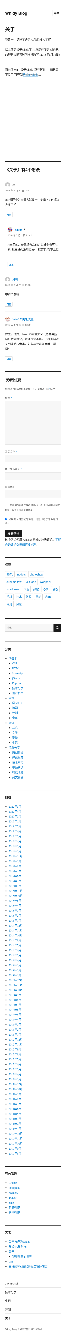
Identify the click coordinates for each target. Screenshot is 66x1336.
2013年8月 (15, 1000)
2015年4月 (15, 905)
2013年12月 (16, 980)
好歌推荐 (17, 757)
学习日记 (17, 703)
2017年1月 (15, 881)
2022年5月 (15, 806)
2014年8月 (15, 940)
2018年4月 (15, 841)
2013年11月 (16, 985)
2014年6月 (15, 950)
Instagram (14, 1187)
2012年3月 (15, 1079)
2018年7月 (15, 826)
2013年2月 (15, 1029)
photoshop (36, 574)
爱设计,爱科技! (18, 1246)
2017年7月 (15, 871)
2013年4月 (15, 1019)
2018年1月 (15, 851)
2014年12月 (16, 925)
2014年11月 (16, 930)
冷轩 (15, 279)
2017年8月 (15, 866)
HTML (16, 668)
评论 (8, 397)
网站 (38, 597)
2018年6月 (15, 831)
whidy (18, 229)
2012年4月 (15, 1074)
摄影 (15, 708)
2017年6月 (15, 876)
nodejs (21, 574)
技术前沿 (17, 762)
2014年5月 (15, 955)
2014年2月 (15, 970)
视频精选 (17, 767)
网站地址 (10, 486)
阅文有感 (17, 777)
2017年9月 (15, 861)
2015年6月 (15, 900)
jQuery (16, 678)
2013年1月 (15, 1034)
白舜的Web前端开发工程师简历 (28, 1266)
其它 (15, 728)
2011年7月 (15, 1104)
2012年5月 (15, 1069)
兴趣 (11, 698)
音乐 (15, 718)
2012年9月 (15, 1049)
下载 (26, 589)
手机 (9, 597)
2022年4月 (15, 811)
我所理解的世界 (22, 1256)
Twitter (12, 1197)
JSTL (10, 574)
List (11, 1261)
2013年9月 (15, 995)
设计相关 (17, 693)
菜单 (56, 13)
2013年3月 (15, 1024)
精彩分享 (14, 747)
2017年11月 (16, 856)
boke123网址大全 (23, 319)
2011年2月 (15, 1124)
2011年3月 (15, 1119)
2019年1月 (15, 821)
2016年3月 (15, 886)
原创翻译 (17, 752)
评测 (9, 604)
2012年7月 (15, 1059)
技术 (19, 597)
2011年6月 (15, 1109)
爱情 (15, 737)
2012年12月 (16, 1039)
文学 (15, 732)
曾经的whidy (30, 74)
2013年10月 (16, 990)
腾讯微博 (14, 1212)
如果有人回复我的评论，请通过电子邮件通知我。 (31, 521)
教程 (29, 597)
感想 (55, 589)
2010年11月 (16, 1138)
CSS (14, 663)
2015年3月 (15, 910)
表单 (48, 597)
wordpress (13, 589)
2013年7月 (15, 1005)
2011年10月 (16, 1089)
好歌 (36, 589)
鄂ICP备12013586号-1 (31, 1329)
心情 (46, 589)
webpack (45, 582)
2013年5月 (15, 1014)
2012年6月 (15, 1064)
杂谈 (11, 723)
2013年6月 (15, 1010)
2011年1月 (15, 1128)
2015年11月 (16, 891)
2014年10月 (16, 935)
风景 (19, 604)
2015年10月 (16, 896)
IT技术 (13, 658)
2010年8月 (15, 1153)
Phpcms (16, 683)
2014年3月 (15, 965)
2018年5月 (15, 836)
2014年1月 (15, 975)
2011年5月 (15, 1114)
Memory (13, 1192)
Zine (11, 1202)
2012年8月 (15, 1054)
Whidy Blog (16, 13)
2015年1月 (15, 920)
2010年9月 (15, 1148)
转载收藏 (17, 772)
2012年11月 (16, 1044)
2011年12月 (16, 1084)
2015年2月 (15, 915)
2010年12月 (16, 1133)
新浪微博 (14, 1207)
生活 (15, 742)
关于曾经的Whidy (19, 1241)
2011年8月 (15, 1099)
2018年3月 (15, 846)
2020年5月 (15, 816)
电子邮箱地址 (13, 469)
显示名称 (11, 451)
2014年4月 (15, 960)
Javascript (17, 673)
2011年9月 (15, 1094)
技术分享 (17, 688)
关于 (11, 1251)
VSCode (31, 582)
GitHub (13, 1182)
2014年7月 (15, 945)
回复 (9, 214)
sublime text (14, 582)
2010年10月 (16, 1143)
